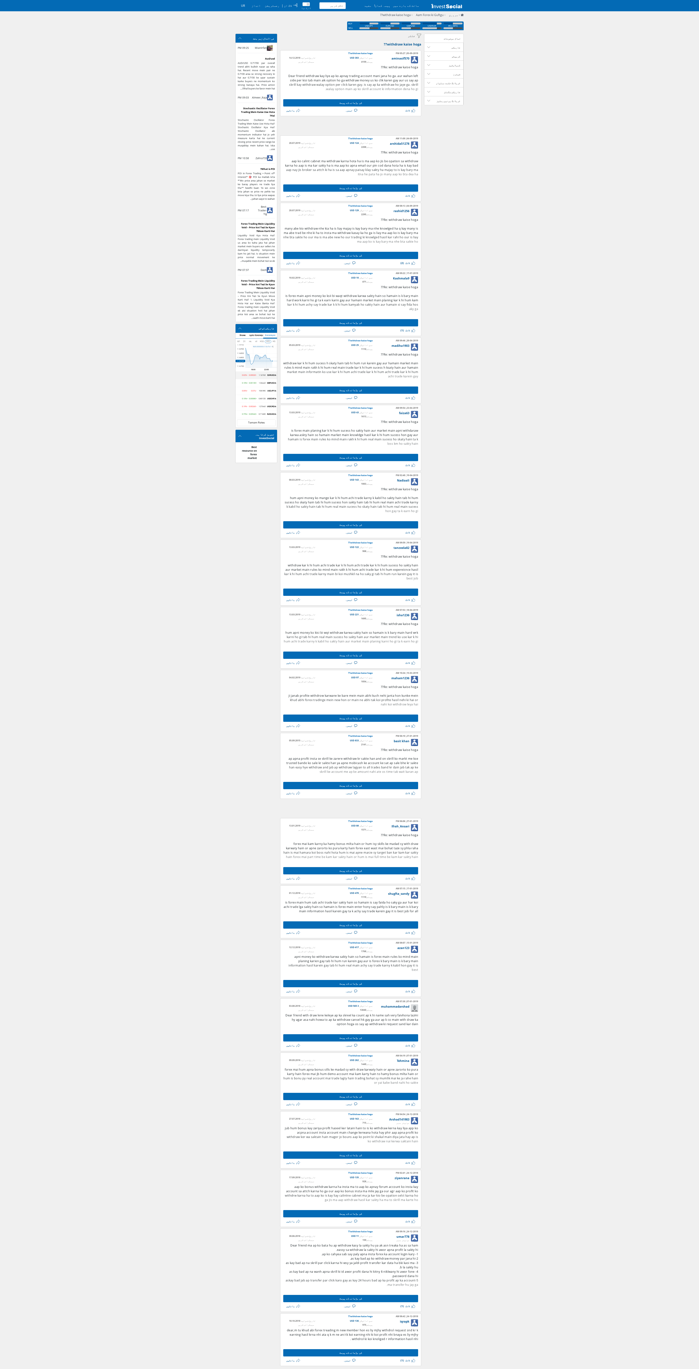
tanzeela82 (401, 548)
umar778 (402, 1237)
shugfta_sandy (398, 894)
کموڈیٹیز (454, 65)
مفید (368, 6)
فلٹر (411, 36)
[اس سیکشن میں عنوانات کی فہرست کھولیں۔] (428, 47)
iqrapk (404, 1321)
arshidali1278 (399, 144)
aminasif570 (400, 58)
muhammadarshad (395, 1007)
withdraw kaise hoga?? (395, 15)
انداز (256, 6)
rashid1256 (401, 211)
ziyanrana (402, 1178)
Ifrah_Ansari (400, 826)
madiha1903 (400, 346)
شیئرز (456, 74)
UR (243, 6)
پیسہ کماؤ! (382, 6)
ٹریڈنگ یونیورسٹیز (448, 101)
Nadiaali (403, 480)
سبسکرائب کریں (306, 61)
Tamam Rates (256, 422)
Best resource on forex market (249, 452)
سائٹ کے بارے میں (406, 6)
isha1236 (403, 615)
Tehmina (403, 1061)
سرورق (453, 15)
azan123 (403, 948)
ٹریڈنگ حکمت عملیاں (448, 83)
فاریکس (456, 47)
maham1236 (400, 678)
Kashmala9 (401, 278)
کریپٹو (456, 56)
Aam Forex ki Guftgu (430, 15)
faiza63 (404, 413)
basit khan (401, 741)
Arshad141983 (399, 1119)
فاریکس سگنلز (452, 92)
